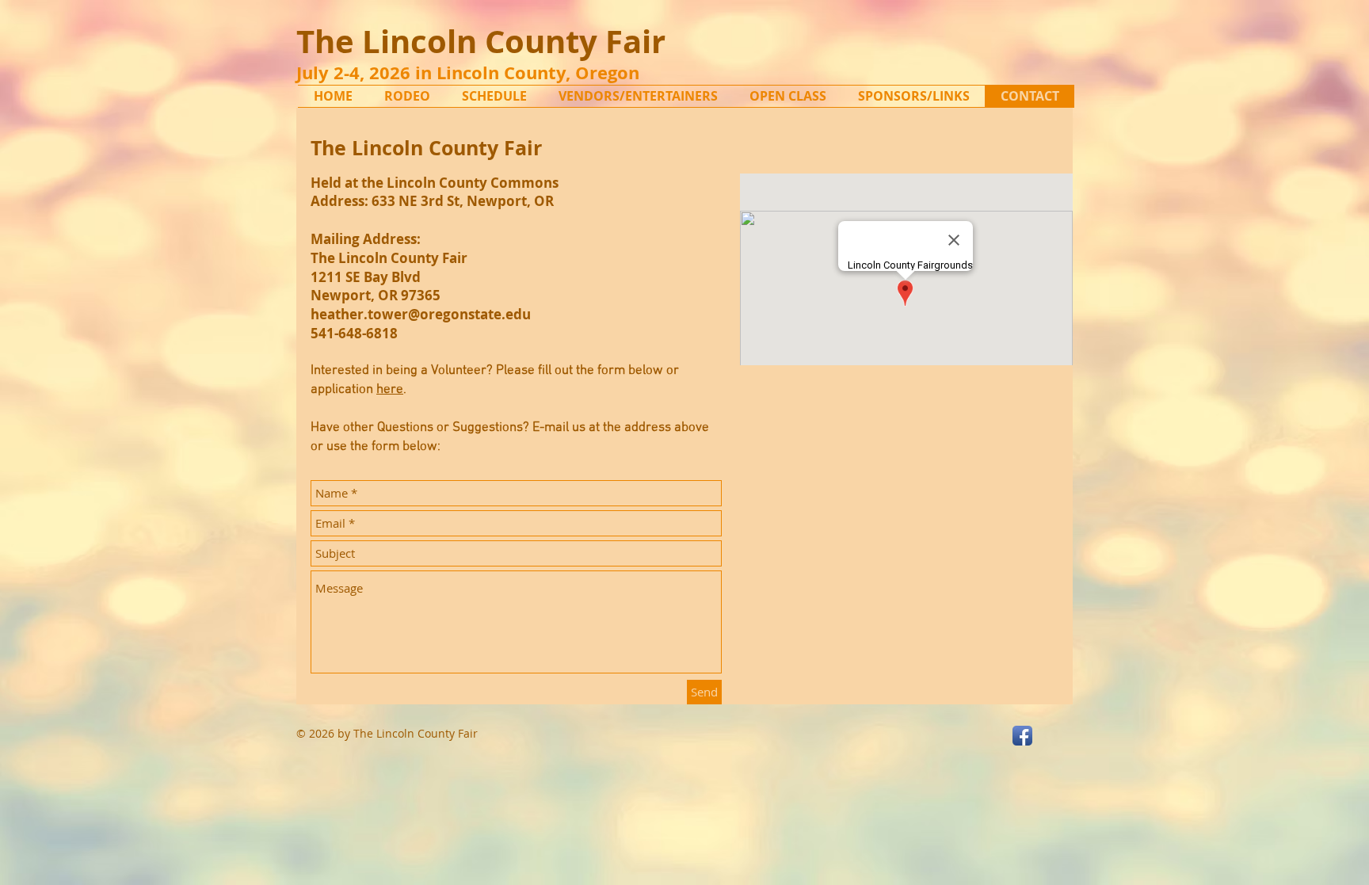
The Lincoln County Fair (480, 41)
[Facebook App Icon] (1022, 736)
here (389, 390)
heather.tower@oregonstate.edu (421, 314)
